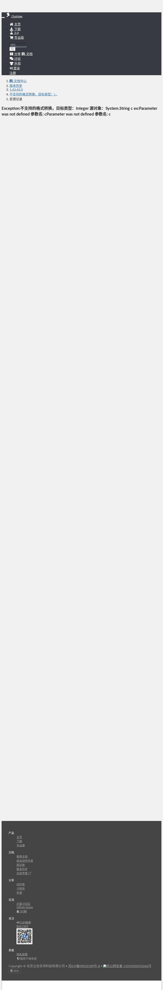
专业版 (19, 37)
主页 (17, 24)
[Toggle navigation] (3, 17)
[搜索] (13, 49)
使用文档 (22, 856)
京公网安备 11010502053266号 (129, 966)
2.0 (16, 33)
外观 (19, 893)
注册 (13, 73)
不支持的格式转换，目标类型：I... (33, 94)
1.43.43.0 (16, 89)
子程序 (20, 888)
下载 (17, 29)
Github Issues (24, 907)
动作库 (20, 884)
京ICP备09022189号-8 (84, 966)
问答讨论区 (23, 904)
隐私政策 (22, 954)
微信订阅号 (22, 926)
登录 (16, 68)
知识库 (20, 865)
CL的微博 (25, 922)
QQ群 (23, 911)
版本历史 (16, 86)
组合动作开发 (24, 861)
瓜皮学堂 (22, 873)
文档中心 (20, 81)
